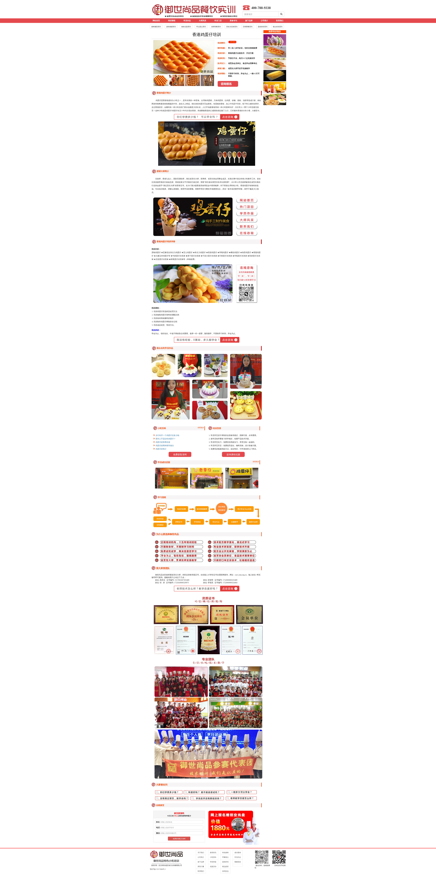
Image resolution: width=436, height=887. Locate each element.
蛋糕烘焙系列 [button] (262, 26)
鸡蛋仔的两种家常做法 (165, 446)
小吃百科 (213, 857)
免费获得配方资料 (179, 838)
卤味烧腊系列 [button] (171, 26)
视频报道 (237, 862)
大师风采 (202, 21)
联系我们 (279, 21)
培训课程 (171, 21)
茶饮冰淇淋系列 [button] (231, 26)
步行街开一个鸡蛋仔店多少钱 (167, 435)
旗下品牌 (249, 21)
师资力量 (201, 866)
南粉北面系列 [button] (186, 26)
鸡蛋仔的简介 (161, 449)
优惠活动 (213, 866)
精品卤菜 (225, 866)
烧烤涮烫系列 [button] (156, 26)
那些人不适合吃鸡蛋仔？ (166, 439)
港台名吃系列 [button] (277, 26)
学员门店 (218, 21)
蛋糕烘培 (225, 862)
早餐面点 (225, 857)
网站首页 (156, 21)
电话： (159, 827)
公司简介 (264, 21)
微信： (159, 833)
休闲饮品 (225, 871)
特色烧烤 (225, 852)
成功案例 (237, 852)
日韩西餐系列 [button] (247, 26)
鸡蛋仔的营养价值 (163, 442)
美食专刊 (233, 21)
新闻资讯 (213, 852)
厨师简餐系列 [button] (216, 26)
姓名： (159, 822)
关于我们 (201, 852)
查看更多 (201, 427)
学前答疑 (213, 862)
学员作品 (187, 21)
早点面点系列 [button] (201, 26)
